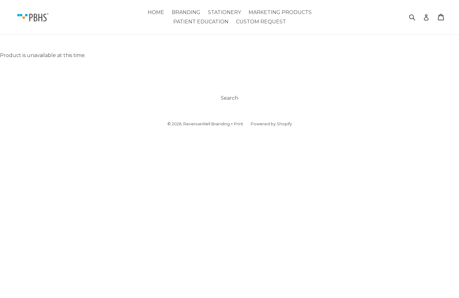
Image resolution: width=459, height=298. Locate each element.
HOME (156, 12)
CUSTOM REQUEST (261, 22)
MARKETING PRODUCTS (280, 12)
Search (229, 98)
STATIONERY (224, 12)
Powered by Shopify (271, 123)
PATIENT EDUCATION (201, 22)
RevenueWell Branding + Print (213, 123)
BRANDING (186, 12)
